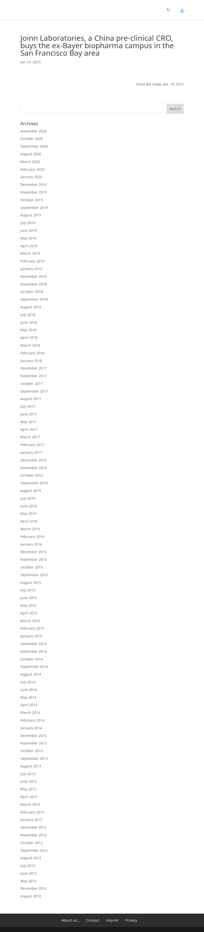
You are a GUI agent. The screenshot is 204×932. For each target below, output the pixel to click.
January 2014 (31, 728)
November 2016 (33, 467)
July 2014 (27, 682)
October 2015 (31, 567)
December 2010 (33, 888)
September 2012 (34, 850)
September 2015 (34, 574)
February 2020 (32, 169)
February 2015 (32, 628)
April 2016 (28, 521)
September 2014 (34, 666)
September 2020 (34, 146)
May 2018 (28, 329)
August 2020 (30, 154)
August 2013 (30, 766)
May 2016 (28, 513)
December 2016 (33, 460)
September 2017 (34, 391)
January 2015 (31, 636)
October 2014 (31, 659)
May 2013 (28, 789)
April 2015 (28, 613)
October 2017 (31, 383)
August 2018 (30, 307)
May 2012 (28, 881)
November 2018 (33, 284)
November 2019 (33, 192)
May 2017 (28, 421)
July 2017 (27, 406)
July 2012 (27, 865)
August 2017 (30, 398)
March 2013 (30, 804)
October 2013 (31, 750)
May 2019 (28, 238)
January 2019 (31, 268)
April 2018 (28, 337)
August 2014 (30, 674)
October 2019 (31, 200)
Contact (93, 920)
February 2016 (32, 536)
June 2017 (28, 414)
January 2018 (31, 360)
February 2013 (32, 812)
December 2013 (33, 735)
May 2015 (28, 605)
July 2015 (27, 590)
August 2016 (30, 490)
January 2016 (31, 544)
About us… (70, 920)
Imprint (112, 920)
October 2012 (31, 842)
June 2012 (28, 873)
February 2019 (32, 261)
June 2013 (28, 781)
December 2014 (33, 643)
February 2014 (32, 720)
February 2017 (32, 444)
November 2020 (33, 131)
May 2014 (28, 697)
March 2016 (30, 529)
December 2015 (33, 551)
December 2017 (33, 368)
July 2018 (27, 314)
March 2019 (30, 253)
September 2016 (34, 483)
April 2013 (28, 796)
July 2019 (27, 222)
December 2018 (33, 276)
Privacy (131, 920)
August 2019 (30, 215)
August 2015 (30, 582)
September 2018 (34, 299)
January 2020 (31, 176)
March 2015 (30, 620)
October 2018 (31, 291)
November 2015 (33, 559)
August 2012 (30, 857)
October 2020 (31, 138)
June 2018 (28, 322)
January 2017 (31, 452)
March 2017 (30, 437)
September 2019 (34, 207)
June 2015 (28, 597)
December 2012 (33, 827)
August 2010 (30, 896)
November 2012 (33, 835)
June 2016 (28, 506)
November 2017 (33, 375)
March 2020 (30, 161)
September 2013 (34, 758)
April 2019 (28, 245)
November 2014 (33, 651)
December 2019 (33, 184)
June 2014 (28, 689)
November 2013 (33, 743)
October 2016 (31, 475)
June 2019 (28, 230)
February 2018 (32, 353)
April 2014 (28, 704)
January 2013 (31, 819)
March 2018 (30, 345)
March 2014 (30, 712)
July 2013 (27, 773)
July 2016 (27, 498)
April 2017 (28, 429)
